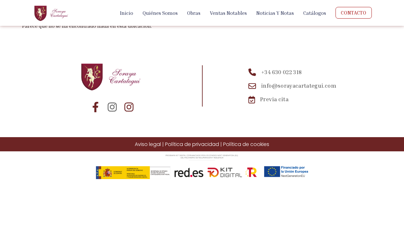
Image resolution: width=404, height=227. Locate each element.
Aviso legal (148, 144)
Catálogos (314, 13)
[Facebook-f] (95, 107)
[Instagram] (112, 107)
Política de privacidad (192, 144)
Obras (193, 13)
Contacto (353, 12)
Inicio (126, 13)
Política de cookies (246, 144)
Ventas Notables (228, 13)
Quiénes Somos (160, 13)
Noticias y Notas (275, 13)
